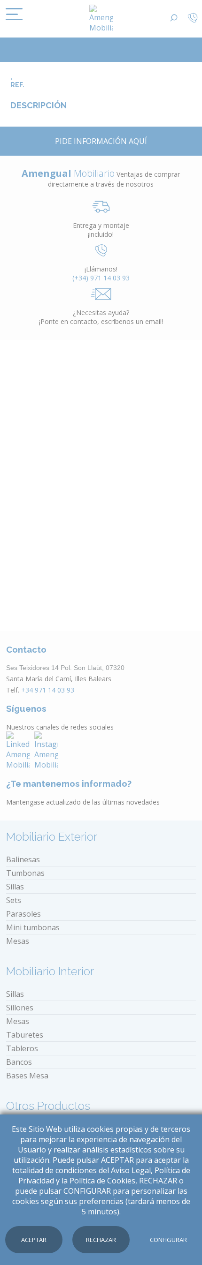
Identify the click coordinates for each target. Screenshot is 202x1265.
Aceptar (34, 1239)
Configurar (168, 1239)
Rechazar (101, 1239)
